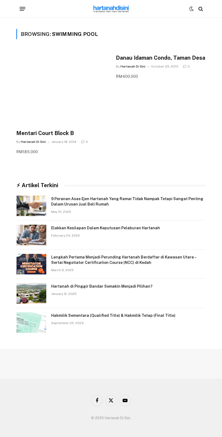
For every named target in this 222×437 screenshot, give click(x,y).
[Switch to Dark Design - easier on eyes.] (191, 8)
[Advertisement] (61, 91)
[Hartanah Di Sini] (111, 9)
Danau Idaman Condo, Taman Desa (160, 58)
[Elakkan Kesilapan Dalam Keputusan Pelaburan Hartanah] (31, 235)
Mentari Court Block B (45, 133)
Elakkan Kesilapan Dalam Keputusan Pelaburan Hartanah (105, 228)
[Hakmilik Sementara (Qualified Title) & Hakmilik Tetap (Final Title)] (31, 322)
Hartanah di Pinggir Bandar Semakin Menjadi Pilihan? (101, 286)
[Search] (200, 9)
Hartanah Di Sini (33, 142)
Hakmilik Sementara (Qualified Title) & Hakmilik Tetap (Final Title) (113, 315)
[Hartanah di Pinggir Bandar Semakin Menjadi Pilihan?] (31, 293)
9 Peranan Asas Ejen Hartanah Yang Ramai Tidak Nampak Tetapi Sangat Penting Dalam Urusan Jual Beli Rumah (127, 201)
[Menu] (22, 9)
